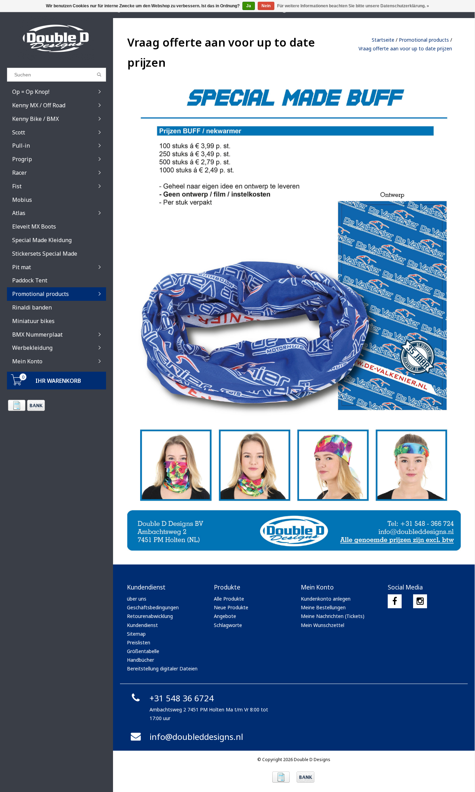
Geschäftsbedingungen (153, 607)
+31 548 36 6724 (182, 698)
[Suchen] (99, 75)
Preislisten (138, 642)
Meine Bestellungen (323, 607)
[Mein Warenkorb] (16, 383)
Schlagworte (228, 625)
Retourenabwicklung (150, 616)
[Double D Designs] (56, 38)
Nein (266, 5)
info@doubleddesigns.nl (196, 736)
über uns (136, 598)
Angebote (225, 616)
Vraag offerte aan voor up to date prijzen (405, 48)
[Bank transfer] (35, 405)
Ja (248, 5)
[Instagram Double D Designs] (420, 601)
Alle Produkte (229, 598)
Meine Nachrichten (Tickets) (332, 616)
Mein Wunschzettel (322, 625)
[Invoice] (16, 405)
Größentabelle (143, 651)
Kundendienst (142, 625)
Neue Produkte (231, 607)
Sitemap (136, 633)
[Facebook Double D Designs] (395, 601)
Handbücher (140, 660)
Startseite (383, 39)
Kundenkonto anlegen (326, 598)
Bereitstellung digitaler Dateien (162, 668)
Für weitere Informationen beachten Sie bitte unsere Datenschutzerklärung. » (353, 5)
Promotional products (424, 39)
